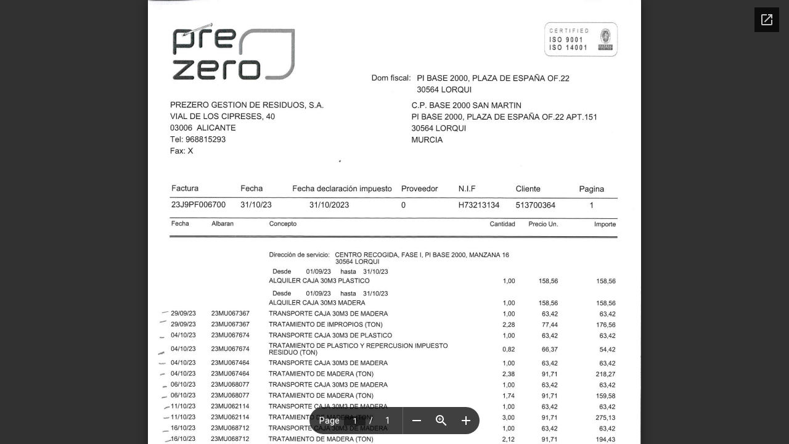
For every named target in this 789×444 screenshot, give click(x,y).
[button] (416, 420)
